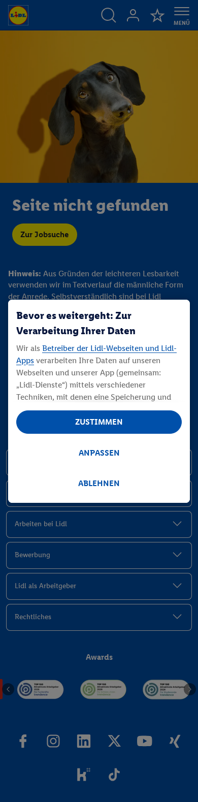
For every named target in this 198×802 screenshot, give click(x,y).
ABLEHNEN (99, 483)
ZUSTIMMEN (99, 422)
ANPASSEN (99, 453)
